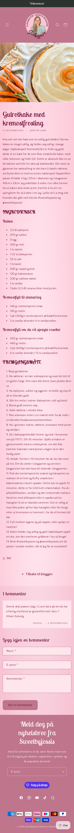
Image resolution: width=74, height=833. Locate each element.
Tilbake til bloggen (39, 574)
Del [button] (9, 558)
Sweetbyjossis (32, 826)
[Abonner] (63, 771)
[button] (7, 25)
